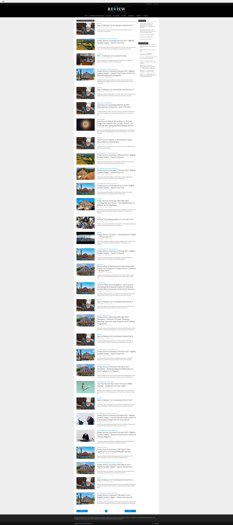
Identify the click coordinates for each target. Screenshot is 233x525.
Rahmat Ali (142, 65)
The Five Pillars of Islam (103, 315)
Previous (82, 511)
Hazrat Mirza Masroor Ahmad (96, 15)
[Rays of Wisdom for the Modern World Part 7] (85, 403)
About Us (145, 15)
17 (116, 511)
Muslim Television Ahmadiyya (104, 103)
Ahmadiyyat (100, 54)
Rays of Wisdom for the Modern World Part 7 (115, 400)
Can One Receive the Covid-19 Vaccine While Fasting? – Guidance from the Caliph (114, 385)
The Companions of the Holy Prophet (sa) (107, 38)
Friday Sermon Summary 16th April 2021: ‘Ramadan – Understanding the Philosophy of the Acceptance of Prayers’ (115, 369)
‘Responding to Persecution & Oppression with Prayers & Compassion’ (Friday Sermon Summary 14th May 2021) (116, 268)
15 (111, 511)
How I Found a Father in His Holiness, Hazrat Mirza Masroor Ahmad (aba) (114, 141)
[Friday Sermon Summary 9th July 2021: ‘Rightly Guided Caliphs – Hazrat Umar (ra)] (85, 43)
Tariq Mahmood (143, 46)
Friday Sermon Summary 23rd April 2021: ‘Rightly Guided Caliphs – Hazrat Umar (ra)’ (116, 352)
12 (103, 511)
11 (100, 511)
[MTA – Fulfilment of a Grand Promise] (85, 59)
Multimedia (131, 15)
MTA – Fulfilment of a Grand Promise (111, 56)
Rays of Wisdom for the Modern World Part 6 (115, 480)
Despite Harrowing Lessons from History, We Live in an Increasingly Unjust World (148, 75)
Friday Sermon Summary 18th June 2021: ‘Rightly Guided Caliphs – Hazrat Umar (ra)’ (116, 156)
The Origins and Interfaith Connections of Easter (148, 62)
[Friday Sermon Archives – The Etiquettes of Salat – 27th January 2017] (85, 237)
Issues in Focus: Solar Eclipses (147, 34)
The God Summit (101, 119)
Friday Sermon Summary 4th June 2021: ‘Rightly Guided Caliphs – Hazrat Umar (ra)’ (116, 186)
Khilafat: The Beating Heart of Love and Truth (115, 219)
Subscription (156, 3)
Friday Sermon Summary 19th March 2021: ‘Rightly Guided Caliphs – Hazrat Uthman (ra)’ (114, 465)
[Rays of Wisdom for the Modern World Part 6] (85, 483)
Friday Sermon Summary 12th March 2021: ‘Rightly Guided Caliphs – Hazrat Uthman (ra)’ (114, 496)
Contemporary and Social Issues (105, 381)
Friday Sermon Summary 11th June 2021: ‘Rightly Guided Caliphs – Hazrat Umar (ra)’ (116, 171)
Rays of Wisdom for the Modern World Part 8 (115, 336)
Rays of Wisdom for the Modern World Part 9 (115, 302)
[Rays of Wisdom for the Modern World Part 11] (85, 28)
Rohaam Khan (143, 49)
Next (130, 511)
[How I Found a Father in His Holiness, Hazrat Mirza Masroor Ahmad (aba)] (85, 143)
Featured (99, 462)
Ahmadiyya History (102, 447)
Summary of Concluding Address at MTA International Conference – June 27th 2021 (114, 106)
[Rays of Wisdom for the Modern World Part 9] (85, 305)
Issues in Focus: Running (146, 39)
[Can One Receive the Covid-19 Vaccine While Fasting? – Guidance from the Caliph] (85, 387)
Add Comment (109, 27)
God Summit (108, 15)
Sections (123, 15)
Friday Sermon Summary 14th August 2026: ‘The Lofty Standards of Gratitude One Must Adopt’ (148, 31)
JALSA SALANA (116, 15)
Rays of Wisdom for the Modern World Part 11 (115, 25)
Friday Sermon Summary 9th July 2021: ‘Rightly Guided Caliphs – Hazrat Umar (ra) (115, 41)
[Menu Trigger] (1, 1)
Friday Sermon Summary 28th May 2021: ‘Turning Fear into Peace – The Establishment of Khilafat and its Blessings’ (116, 203)
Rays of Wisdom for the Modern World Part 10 (115, 89)
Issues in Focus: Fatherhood (146, 37)
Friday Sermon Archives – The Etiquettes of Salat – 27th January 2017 (116, 235)
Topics (85, 15)
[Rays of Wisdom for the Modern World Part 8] (85, 339)
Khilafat (99, 23)
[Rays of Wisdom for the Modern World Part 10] (85, 93)
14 (108, 511)
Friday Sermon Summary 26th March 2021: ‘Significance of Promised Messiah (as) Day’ (114, 450)
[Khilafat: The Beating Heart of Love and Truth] (85, 222)
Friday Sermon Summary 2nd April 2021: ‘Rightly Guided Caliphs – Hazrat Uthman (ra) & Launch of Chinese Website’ (116, 434)
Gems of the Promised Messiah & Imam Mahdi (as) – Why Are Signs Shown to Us (147, 67)
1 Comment (109, 325)
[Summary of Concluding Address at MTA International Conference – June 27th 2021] (85, 108)
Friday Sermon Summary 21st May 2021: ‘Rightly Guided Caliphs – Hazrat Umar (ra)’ (116, 252)
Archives (138, 15)
